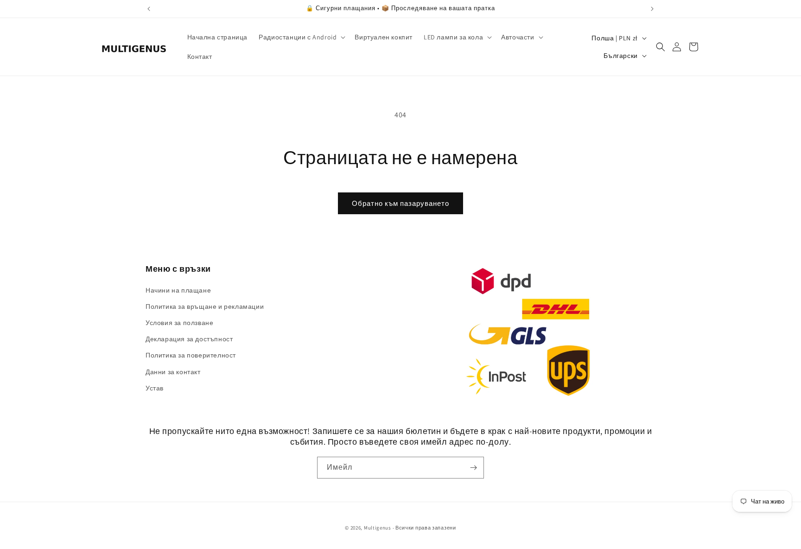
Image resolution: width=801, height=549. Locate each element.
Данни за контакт (173, 372)
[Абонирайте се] (473, 468)
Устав (155, 388)
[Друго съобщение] (652, 9)
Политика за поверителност (191, 355)
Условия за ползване (179, 323)
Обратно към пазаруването (400, 203)
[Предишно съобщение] (149, 9)
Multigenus (377, 527)
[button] (301, 37)
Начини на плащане (178, 290)
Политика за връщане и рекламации (205, 306)
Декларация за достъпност (189, 339)
